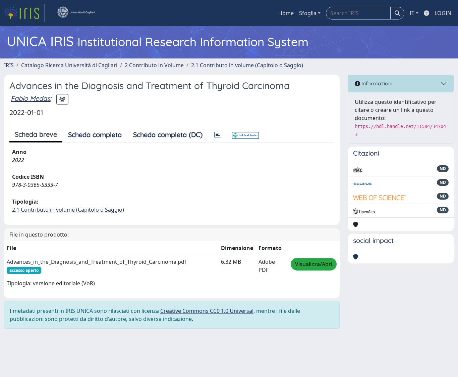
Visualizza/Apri (313, 264)
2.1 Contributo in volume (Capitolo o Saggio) (247, 65)
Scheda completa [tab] (95, 134)
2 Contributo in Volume (154, 65)
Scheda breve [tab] (36, 134)
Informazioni (376, 83)
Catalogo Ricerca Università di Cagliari (69, 65)
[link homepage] (24, 13)
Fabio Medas (30, 98)
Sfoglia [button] (308, 13)
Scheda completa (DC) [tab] (168, 134)
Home (286, 13)
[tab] (217, 135)
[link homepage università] (75, 13)
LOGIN (443, 13)
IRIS (9, 65)
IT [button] (412, 13)
